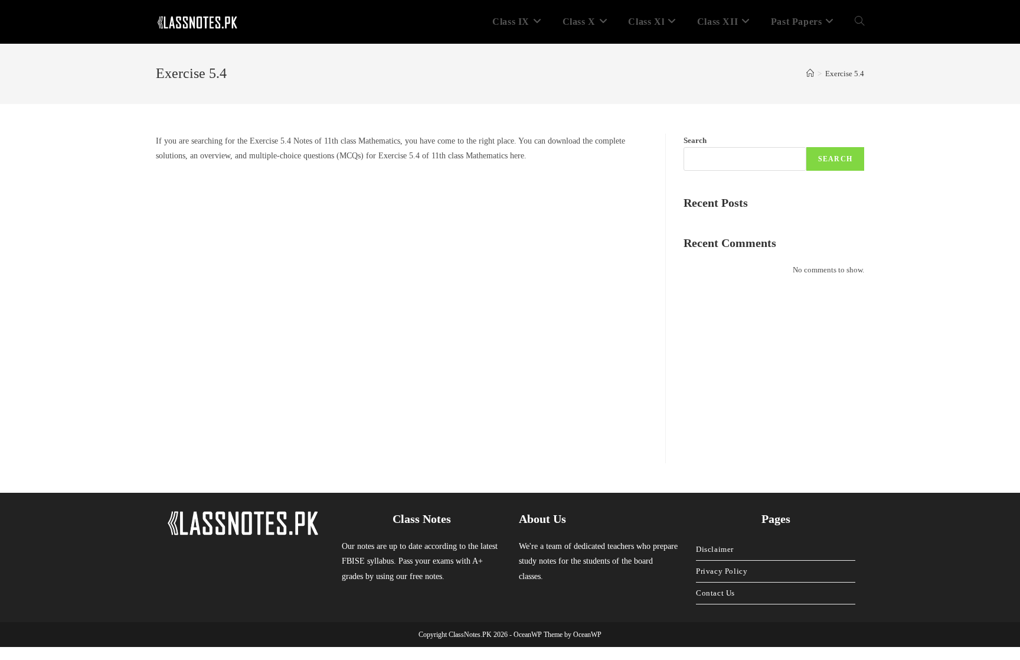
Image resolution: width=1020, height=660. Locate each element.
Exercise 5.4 (844, 73)
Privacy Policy (721, 571)
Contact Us (715, 593)
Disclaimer (715, 549)
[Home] (810, 73)
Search (695, 140)
